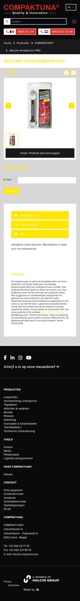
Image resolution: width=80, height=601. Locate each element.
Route (7, 509)
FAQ (22, 234)
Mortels (8, 412)
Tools (8, 439)
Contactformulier (14, 494)
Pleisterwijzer (11, 454)
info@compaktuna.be (25, 554)
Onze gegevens (13, 490)
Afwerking (10, 420)
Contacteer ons (29, 215)
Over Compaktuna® (18, 466)
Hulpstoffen (11, 397)
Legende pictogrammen (18, 458)
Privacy (7, 581)
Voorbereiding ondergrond (20, 401)
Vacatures (10, 498)
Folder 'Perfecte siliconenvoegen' (40, 153)
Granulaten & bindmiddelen (20, 424)
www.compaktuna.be (52, 312)
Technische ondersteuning (19, 431)
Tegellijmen (10, 405)
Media (7, 451)
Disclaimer (13, 585)
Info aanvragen (29, 225)
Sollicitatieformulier (15, 501)
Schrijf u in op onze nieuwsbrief (30, 366)
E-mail (7, 179)
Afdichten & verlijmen (16, 408)
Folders (8, 447)
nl (69, 7)
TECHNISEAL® (12, 427)
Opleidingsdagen (14, 505)
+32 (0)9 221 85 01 (20, 550)
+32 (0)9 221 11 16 (18, 546)
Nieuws (8, 474)
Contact (10, 482)
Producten (12, 389)
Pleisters (9, 416)
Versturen (11, 191)
